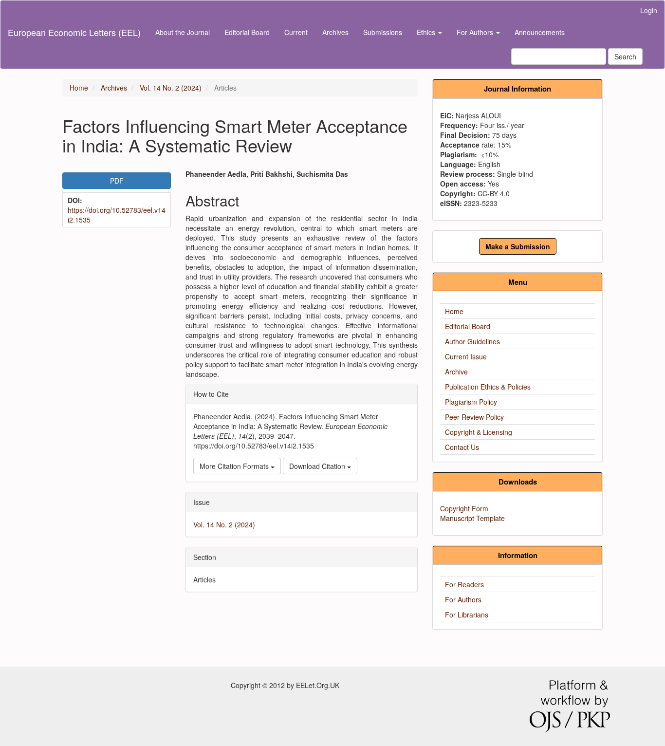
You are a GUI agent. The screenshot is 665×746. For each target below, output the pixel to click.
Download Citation (318, 466)
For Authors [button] (476, 32)
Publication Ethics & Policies (488, 387)
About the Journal (182, 32)
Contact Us (462, 447)
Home (79, 88)
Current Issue (466, 356)
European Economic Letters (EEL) (74, 32)
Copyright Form (464, 508)
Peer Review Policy (474, 417)
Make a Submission (517, 246)
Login (648, 10)
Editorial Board (247, 32)
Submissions (382, 32)
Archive (456, 371)
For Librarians (466, 614)
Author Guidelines (472, 341)
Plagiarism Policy (471, 402)
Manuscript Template (472, 518)
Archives (335, 32)
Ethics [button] (427, 32)
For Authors (463, 599)
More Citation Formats (235, 466)
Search (625, 56)
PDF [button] (117, 181)
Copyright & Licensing (478, 432)
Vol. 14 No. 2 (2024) (171, 88)
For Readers (464, 584)
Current (296, 32)
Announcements (540, 32)
